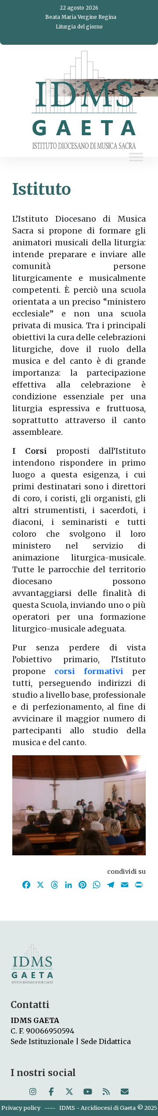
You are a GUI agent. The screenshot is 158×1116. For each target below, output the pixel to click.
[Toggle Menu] (136, 157)
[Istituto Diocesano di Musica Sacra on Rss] (106, 1092)
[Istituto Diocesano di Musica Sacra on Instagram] (33, 1092)
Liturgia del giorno (79, 27)
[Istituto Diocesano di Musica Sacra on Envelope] (125, 1092)
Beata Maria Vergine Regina (80, 17)
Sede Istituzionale (42, 1041)
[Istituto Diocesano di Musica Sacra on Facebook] (51, 1092)
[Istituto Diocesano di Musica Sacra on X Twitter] (69, 1092)
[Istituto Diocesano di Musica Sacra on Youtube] (88, 1092)
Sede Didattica (106, 1041)
